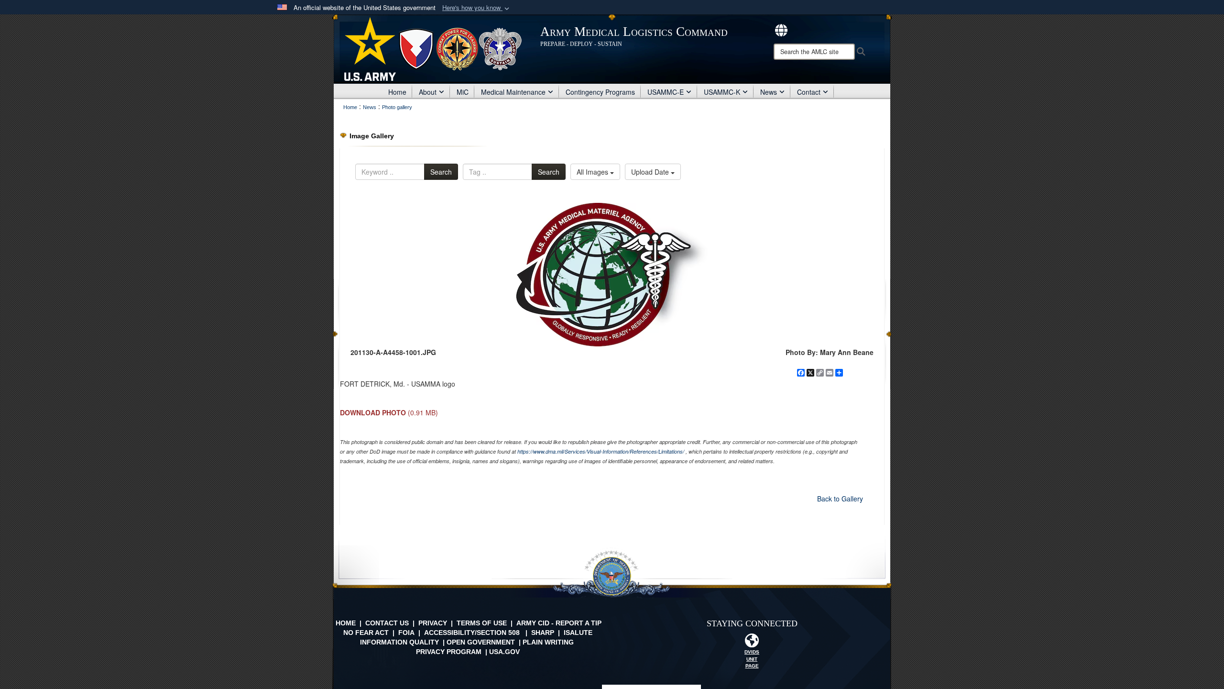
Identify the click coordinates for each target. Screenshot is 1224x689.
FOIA (406, 632)
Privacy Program (448, 652)
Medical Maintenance (513, 92)
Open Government (481, 642)
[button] (476, 8)
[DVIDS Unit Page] (781, 29)
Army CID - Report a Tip (558, 623)
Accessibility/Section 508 (472, 632)
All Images (593, 172)
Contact (808, 92)
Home (397, 92)
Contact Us (387, 623)
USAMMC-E (665, 92)
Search (441, 172)
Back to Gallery (840, 498)
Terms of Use (482, 623)
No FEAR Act (366, 632)
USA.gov (504, 652)
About (428, 92)
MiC (463, 92)
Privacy (432, 623)
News (768, 92)
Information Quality (399, 642)
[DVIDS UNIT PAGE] (752, 643)
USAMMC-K (722, 92)
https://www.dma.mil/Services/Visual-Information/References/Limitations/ (600, 451)
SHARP (542, 632)
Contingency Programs (600, 92)
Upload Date (651, 172)
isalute (578, 632)
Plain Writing (548, 642)
